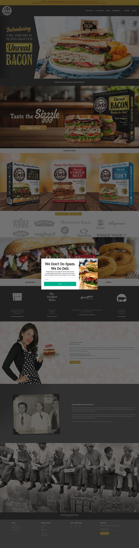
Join (60, 284)
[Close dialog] (96, 260)
